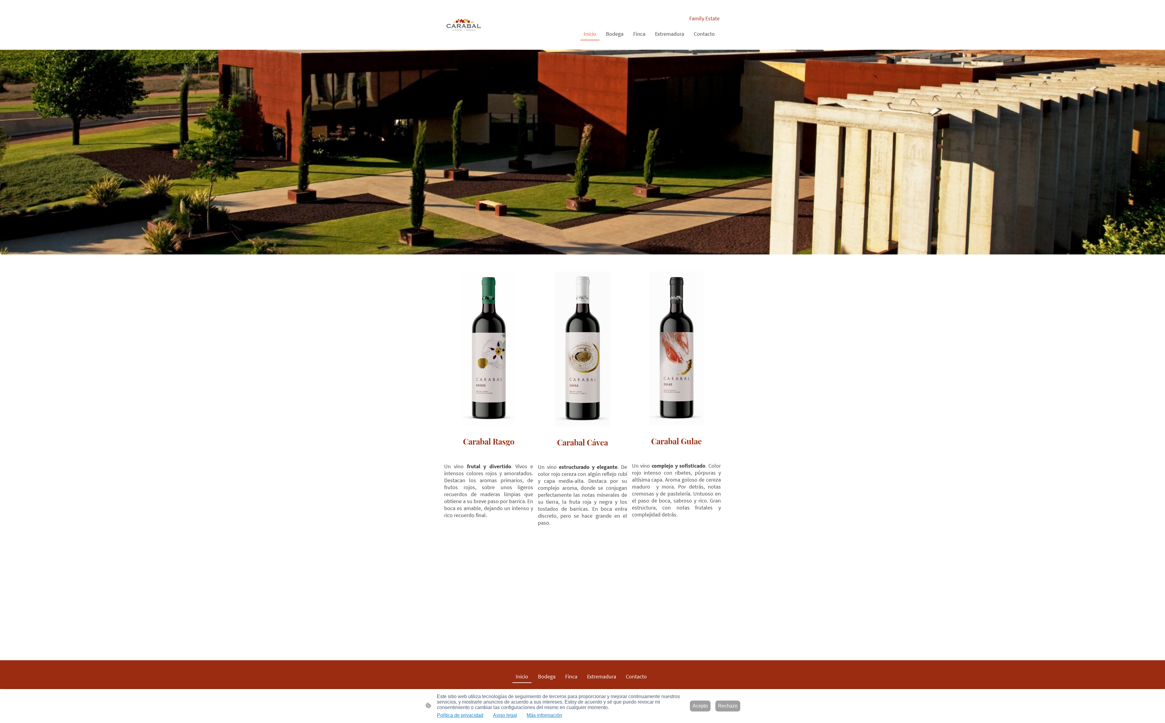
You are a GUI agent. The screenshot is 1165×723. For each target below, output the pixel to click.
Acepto (700, 705)
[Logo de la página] (463, 24)
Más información (544, 715)
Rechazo (728, 705)
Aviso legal (505, 715)
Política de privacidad (460, 715)
